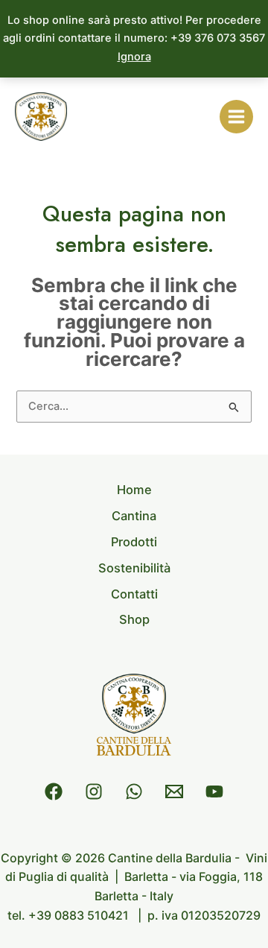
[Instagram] (94, 791)
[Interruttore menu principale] (236, 116)
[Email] (174, 791)
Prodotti (134, 541)
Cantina (134, 515)
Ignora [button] (134, 56)
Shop (134, 619)
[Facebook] (54, 791)
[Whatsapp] (134, 791)
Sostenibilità (134, 567)
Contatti (134, 594)
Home (134, 489)
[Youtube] (214, 791)
